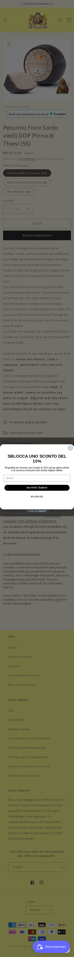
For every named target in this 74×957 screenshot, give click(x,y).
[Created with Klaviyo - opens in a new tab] (37, 511)
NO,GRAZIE (37, 496)
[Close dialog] (70, 448)
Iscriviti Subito (37, 487)
